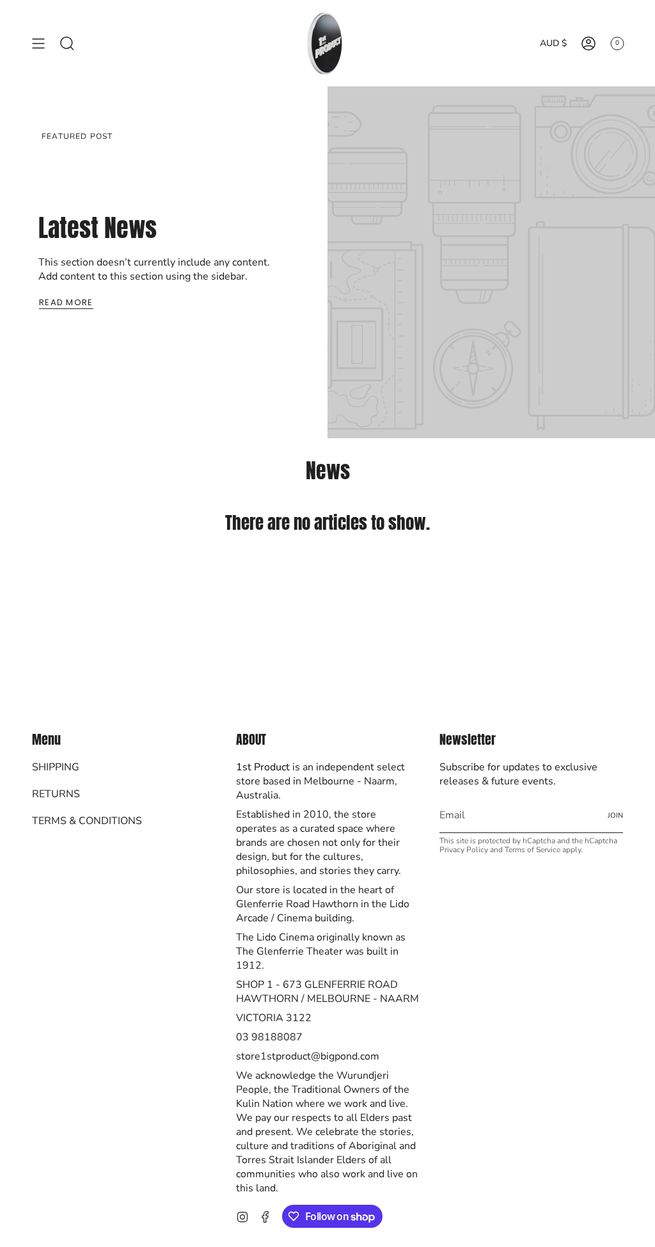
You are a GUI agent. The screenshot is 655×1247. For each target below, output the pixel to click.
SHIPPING (55, 767)
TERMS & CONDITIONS (87, 821)
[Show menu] (38, 43)
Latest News (97, 227)
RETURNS (56, 794)
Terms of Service (532, 850)
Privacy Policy (463, 850)
